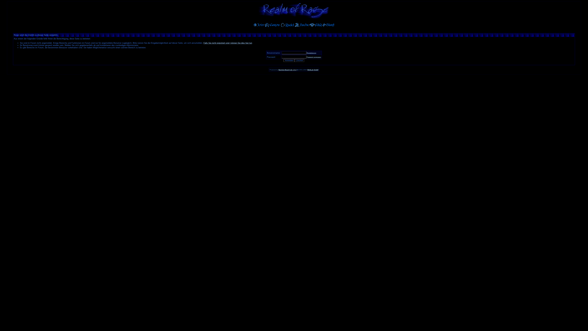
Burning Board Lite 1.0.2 (288, 70)
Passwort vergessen (314, 57)
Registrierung (311, 53)
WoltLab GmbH (312, 70)
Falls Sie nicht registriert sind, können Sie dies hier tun (228, 43)
